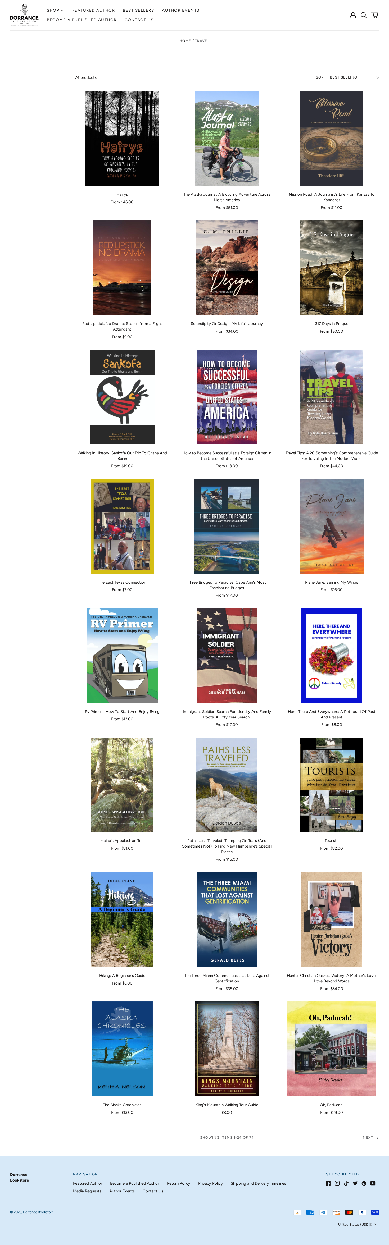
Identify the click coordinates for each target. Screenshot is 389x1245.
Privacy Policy (210, 1183)
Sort (321, 77)
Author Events (181, 10)
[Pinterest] (364, 1183)
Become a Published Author (82, 19)
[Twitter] (355, 1183)
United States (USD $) (355, 1224)
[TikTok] (346, 1183)
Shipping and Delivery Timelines (258, 1183)
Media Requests (87, 1191)
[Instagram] (337, 1183)
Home (185, 41)
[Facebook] (328, 1183)
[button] (363, 15)
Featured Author (93, 10)
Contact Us (139, 19)
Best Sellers (138, 10)
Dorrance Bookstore (38, 1212)
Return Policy (178, 1183)
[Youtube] (373, 1183)
